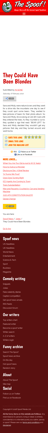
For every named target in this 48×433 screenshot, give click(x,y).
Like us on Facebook (24, 154)
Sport (5, 264)
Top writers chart (10, 320)
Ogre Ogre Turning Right (13, 178)
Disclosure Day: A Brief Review (16, 170)
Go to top (7, 229)
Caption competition (11, 296)
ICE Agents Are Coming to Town (16, 181)
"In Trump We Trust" (11, 174)
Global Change (9, 199)
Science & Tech (9, 260)
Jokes (5, 288)
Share (11, 98)
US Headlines (8, 244)
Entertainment (9, 256)
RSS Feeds (7, 304)
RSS (15, 152)
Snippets (6, 284)
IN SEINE (19, 90)
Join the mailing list (18, 145)
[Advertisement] (24, 43)
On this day (7, 360)
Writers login (8, 340)
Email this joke (15, 141)
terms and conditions (31, 422)
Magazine (7, 272)
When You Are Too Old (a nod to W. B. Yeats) (22, 163)
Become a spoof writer (13, 328)
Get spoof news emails (12, 300)
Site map (6, 384)
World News (8, 252)
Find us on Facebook (12, 398)
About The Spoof (10, 380)
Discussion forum (10, 308)
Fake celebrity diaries (12, 292)
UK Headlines (8, 248)
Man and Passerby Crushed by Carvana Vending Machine (23, 190)
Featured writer (9, 324)
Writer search (8, 332)
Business (7, 268)
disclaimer (7, 425)
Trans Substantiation (11, 185)
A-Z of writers (9, 336)
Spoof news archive (11, 356)
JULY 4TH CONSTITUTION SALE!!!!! (18, 195)
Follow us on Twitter (28, 152)
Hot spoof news (10, 364)
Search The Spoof (10, 352)
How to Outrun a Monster (14, 167)
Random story (9, 368)
